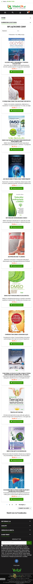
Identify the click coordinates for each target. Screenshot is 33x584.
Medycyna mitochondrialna (16, 451)
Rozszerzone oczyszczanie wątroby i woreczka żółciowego (16, 490)
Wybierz (10, 31)
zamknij (3, 579)
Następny (22, 504)
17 (16, 504)
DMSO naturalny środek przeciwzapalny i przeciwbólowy (16, 140)
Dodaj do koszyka (16, 71)
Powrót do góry (25, 508)
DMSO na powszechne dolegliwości (16, 295)
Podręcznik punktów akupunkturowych (16, 101)
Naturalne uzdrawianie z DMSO (16, 218)
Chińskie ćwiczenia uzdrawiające (16, 334)
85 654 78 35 (10, 1)
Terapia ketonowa (16, 412)
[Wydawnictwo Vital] (16, 570)
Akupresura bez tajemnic (16, 257)
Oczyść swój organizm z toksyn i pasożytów (16, 63)
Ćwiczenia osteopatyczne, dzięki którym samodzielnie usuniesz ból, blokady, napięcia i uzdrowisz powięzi (16, 374)
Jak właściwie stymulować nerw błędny (16, 179)
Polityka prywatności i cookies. (18, 556)
